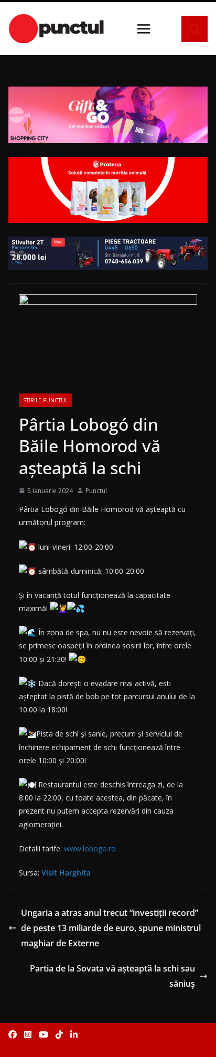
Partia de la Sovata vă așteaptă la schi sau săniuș (112, 976)
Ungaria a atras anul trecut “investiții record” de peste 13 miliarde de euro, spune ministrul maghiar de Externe (111, 928)
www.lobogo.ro (90, 848)
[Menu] (144, 29)
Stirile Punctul (45, 400)
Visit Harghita (66, 873)
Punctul (96, 490)
